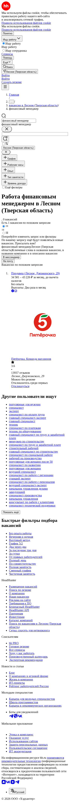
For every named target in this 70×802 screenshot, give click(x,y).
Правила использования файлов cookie (26, 29)
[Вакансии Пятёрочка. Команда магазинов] (38, 325)
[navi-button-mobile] (5, 87)
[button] (5, 75)
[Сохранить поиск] (5, 139)
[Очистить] (6, 129)
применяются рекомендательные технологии (32, 759)
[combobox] (18, 121)
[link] (7, 66)
